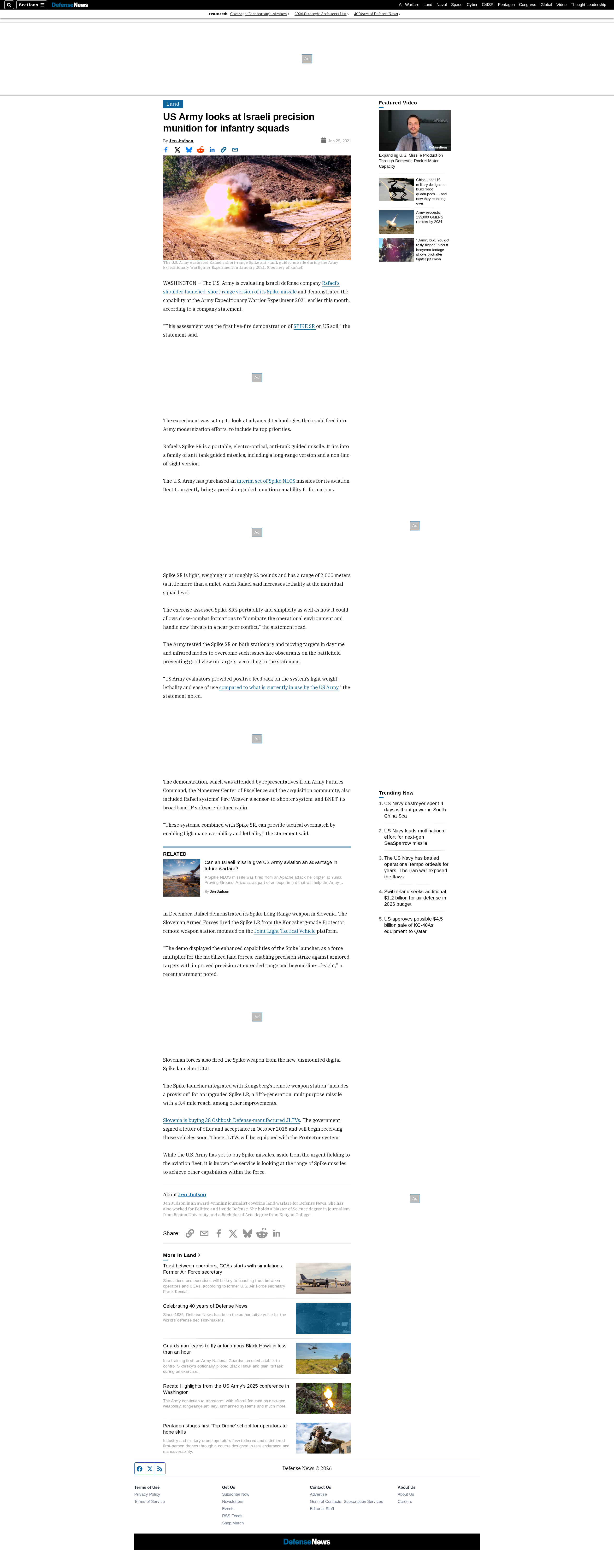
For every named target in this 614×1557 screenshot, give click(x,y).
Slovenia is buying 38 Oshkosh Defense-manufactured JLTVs (231, 1120)
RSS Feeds (232, 1515)
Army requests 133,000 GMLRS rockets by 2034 (429, 217)
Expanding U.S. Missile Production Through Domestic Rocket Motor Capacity (411, 161)
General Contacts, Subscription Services (346, 1501)
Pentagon (506, 5)
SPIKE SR (305, 326)
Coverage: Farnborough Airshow (258, 13)
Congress (527, 5)
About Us (406, 1494)
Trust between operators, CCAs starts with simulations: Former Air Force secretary (223, 1269)
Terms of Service (149, 1501)
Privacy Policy (147, 1494)
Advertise (318, 1494)
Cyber (472, 5)
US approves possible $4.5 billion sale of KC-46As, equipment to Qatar (413, 925)
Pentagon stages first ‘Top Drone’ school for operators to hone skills (225, 1429)
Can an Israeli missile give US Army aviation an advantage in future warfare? (271, 865)
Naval (442, 5)
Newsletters (232, 1501)
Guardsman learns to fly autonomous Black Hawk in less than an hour (224, 1349)
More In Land (179, 1255)
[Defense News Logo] (70, 5)
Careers (405, 1501)
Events (228, 1508)
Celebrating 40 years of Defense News (205, 1306)
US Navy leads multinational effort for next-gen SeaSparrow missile (414, 837)
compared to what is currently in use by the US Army (278, 687)
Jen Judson (181, 140)
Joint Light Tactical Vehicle (285, 931)
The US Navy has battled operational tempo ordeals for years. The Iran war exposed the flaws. (416, 867)
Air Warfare (409, 5)
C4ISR (488, 5)
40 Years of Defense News (376, 13)
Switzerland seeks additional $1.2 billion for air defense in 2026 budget (415, 898)
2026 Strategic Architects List (321, 13)
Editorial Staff (322, 1508)
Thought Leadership (588, 5)
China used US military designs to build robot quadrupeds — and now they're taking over (431, 192)
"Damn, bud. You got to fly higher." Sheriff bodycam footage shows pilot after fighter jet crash (432, 249)
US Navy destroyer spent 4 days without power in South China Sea (415, 810)
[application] (415, 130)
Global (546, 5)
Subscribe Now (235, 1494)
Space (456, 5)
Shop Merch (233, 1523)
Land (428, 5)
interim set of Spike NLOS (266, 481)
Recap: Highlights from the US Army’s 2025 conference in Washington (226, 1389)
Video (561, 5)
